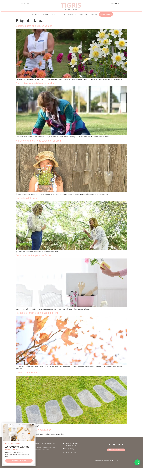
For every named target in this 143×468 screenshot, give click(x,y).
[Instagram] (18, 3)
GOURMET (46, 14)
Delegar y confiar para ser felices (34, 255)
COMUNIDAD (72, 14)
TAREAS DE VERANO (27, 372)
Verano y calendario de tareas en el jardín (39, 140)
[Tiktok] (24, 3)
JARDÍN (54, 14)
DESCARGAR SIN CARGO (19, 461)
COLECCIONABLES (106, 14)
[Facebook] (27, 3)
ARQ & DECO (35, 14)
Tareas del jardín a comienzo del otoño (37, 312)
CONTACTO (94, 14)
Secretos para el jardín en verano (34, 25)
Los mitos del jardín (27, 198)
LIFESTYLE (62, 14)
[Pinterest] (21, 3)
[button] (137, 462)
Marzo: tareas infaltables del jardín (35, 83)
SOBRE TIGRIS (83, 14)
